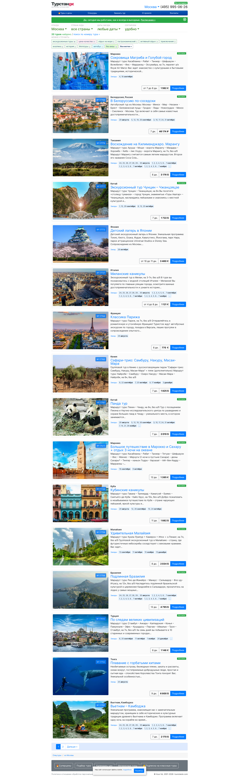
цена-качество (87, 41)
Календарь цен (104, 765)
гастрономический (127, 41)
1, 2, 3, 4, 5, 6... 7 (164, 163)
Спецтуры (92, 13)
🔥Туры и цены (65, 13)
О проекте (146, 13)
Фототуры (84, 46)
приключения (168, 41)
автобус (98, 46)
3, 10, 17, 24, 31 (163, 120)
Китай (114, 183)
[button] (111, 29)
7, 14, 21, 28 (127, 426)
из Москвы (69, 755)
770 (165, 347)
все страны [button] (80, 29)
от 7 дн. (150, 88)
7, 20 (141, 383)
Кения (114, 356)
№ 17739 (101, 489)
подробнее (127, 770)
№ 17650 (101, 618)
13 (161, 552)
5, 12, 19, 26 (141, 120)
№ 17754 (101, 705)
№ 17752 (101, 662)
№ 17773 (101, 229)
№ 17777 (101, 186)
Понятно (139, 771)
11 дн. (154, 520)
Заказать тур (119, 13)
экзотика (58, 46)
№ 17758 (101, 575)
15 (149, 552)
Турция (115, 616)
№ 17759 (101, 532)
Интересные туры (127, 765)
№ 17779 (101, 143)
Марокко (115, 54)
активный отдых (148, 41)
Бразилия (116, 572)
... (170, 166)
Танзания (116, 140)
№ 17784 (101, 100)
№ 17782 (101, 56)
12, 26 (138, 509)
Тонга (114, 659)
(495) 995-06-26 (174, 7)
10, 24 (154, 509)
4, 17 (155, 383)
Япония (115, 226)
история (71, 46)
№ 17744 (101, 316)
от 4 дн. (151, 304)
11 (137, 552)
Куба (113, 486)
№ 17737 (101, 273)
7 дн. (153, 131)
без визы (111, 46)
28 (162, 639)
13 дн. (154, 477)
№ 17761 (101, 402)
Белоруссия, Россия (122, 97)
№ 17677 (101, 446)
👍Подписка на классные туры (160, 765)
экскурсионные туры (64, 41)
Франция (115, 313)
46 (164, 131)
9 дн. (154, 693)
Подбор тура (84, 765)
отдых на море (106, 41)
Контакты (174, 13)
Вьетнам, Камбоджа (122, 702)
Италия (115, 270)
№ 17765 (101, 359)
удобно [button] (131, 29)
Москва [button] (151, 7)
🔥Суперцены (63, 765)
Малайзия (116, 529)
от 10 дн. (149, 261)
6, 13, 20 (145, 206)
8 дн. (154, 174)
